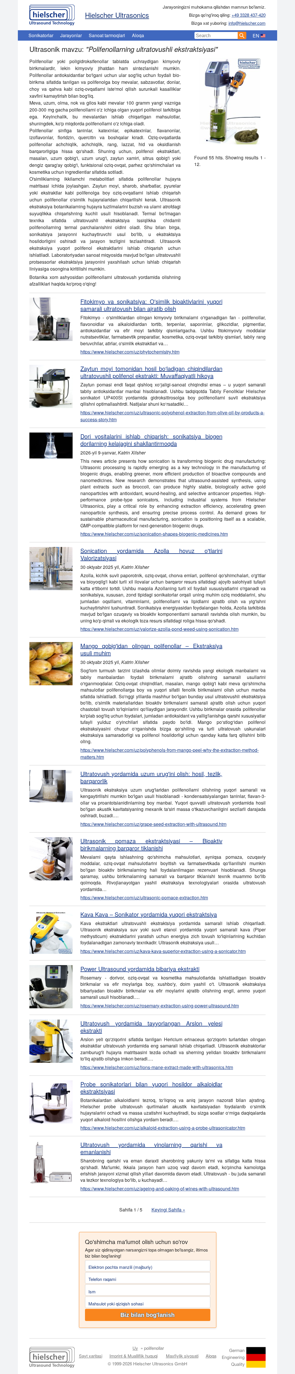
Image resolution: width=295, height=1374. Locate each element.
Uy (135, 1348)
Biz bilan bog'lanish (147, 1315)
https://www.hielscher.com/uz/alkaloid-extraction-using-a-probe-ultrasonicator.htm (162, 1127)
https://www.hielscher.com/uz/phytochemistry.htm (129, 351)
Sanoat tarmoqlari (107, 35)
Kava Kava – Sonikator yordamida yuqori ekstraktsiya (148, 914)
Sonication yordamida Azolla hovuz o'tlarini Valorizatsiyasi (151, 554)
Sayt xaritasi (90, 1356)
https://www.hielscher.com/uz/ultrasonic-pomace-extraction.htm (144, 897)
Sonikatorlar (41, 35)
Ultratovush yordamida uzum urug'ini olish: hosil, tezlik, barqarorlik (151, 777)
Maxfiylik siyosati (182, 1356)
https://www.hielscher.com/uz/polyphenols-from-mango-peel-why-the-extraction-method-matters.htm (169, 753)
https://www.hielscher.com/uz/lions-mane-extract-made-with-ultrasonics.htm (156, 1067)
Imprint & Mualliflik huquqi (133, 1356)
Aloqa (138, 35)
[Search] (242, 35)
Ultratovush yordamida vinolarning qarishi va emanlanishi (151, 1148)
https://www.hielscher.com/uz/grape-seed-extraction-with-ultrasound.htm (153, 824)
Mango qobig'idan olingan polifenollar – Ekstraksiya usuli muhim (151, 649)
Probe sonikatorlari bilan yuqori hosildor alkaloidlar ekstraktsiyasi (151, 1087)
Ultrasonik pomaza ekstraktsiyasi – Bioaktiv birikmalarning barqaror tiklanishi (151, 844)
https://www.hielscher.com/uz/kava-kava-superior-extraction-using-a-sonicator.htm (163, 951)
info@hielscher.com (247, 23)
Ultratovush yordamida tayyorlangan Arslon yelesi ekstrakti (151, 1027)
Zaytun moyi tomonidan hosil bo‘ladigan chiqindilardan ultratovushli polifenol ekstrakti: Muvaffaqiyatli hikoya (151, 372)
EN (256, 35)
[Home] (52, 13)
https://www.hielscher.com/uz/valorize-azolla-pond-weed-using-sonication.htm (159, 629)
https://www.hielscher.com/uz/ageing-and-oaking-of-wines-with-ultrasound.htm (159, 1188)
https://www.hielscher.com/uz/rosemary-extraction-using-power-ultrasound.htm (159, 1005)
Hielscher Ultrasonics (117, 15)
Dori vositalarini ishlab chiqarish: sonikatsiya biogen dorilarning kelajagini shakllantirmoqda (151, 440)
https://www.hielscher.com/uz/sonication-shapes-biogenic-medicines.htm (154, 534)
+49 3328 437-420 (249, 15)
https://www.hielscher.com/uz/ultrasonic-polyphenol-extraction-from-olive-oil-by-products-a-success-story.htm (172, 416)
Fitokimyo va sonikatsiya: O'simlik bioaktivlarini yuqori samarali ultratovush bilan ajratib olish (151, 305)
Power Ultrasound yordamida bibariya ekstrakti (139, 969)
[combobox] (216, 35)
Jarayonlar (71, 35)
